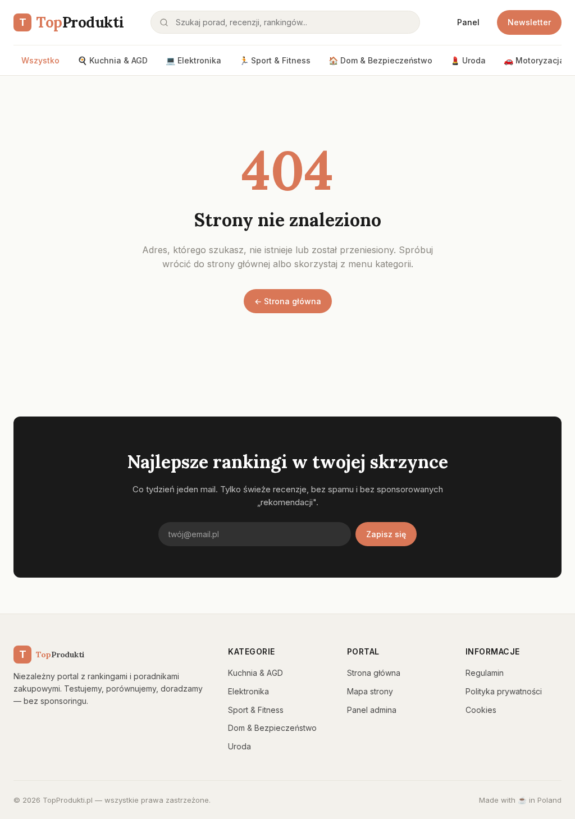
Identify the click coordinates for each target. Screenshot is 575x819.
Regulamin (485, 673)
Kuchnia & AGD (255, 673)
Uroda (239, 746)
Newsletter (529, 22)
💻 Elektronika (193, 60)
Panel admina (371, 710)
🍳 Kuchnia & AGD (112, 60)
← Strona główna (287, 301)
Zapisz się (386, 534)
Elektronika (248, 691)
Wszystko (40, 60)
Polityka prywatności (504, 691)
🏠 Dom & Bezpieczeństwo (380, 60)
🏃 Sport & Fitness (275, 60)
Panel (468, 22)
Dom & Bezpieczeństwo (272, 728)
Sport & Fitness (256, 710)
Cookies (481, 710)
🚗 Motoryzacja (534, 60)
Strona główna (373, 673)
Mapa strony (370, 691)
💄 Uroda (468, 60)
